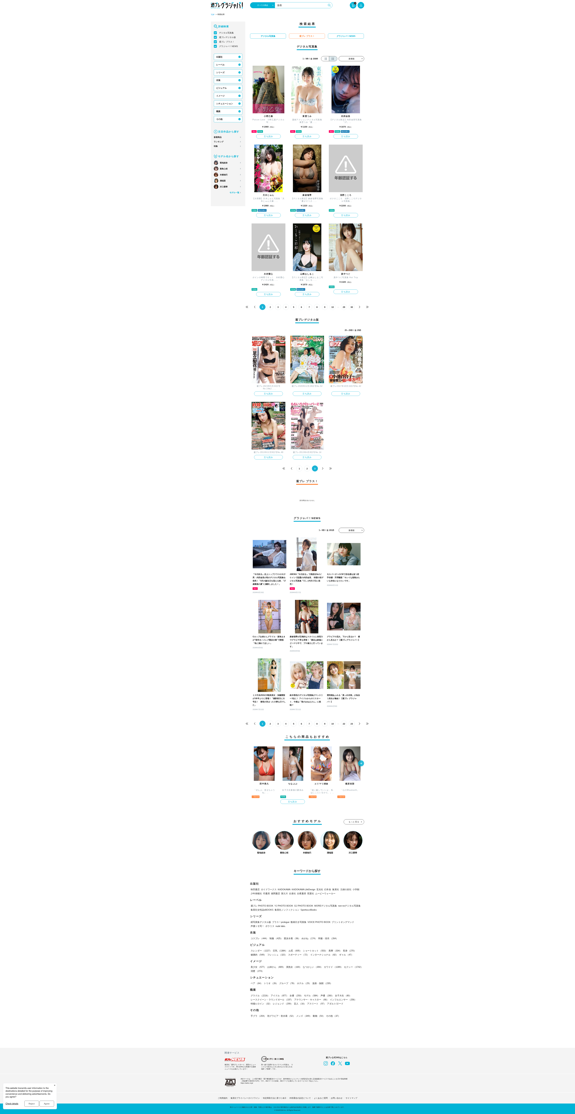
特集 (216, 146)
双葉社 (310, 893)
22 (344, 724)
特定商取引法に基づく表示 (274, 1098)
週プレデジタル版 (227, 37)
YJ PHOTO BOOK (283, 905)
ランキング (219, 142)
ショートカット (315, 950)
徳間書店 (275, 893)
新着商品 (218, 137)
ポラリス (269, 926)
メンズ (304, 1016)
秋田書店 (255, 889)
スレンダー (261, 950)
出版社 (219, 57)
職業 (218, 111)
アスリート (316, 1003)
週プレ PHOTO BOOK (262, 905)
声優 (327, 995)
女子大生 (343, 995)
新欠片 (284, 893)
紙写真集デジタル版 (261, 922)
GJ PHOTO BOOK (303, 905)
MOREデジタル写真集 (325, 905)
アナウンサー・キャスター (311, 999)
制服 (276, 938)
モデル (311, 995)
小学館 (356, 889)
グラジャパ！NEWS (228, 46)
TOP (212, 15)
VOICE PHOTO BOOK (319, 922)
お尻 (295, 950)
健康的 (258, 954)
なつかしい (313, 967)
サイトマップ (351, 1098)
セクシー (353, 967)
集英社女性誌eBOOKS (262, 910)
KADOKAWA (284, 889)
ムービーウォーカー (325, 893)
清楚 (257, 971)
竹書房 (266, 893)
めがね (309, 938)
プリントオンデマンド (343, 922)
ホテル (304, 983)
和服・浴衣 (328, 938)
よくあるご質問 (321, 1098)
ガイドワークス (269, 889)
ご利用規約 (222, 1098)
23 (352, 724)
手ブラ (258, 1016)
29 (344, 307)
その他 (219, 119)
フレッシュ (277, 954)
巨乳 (280, 950)
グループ (287, 983)
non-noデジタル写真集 (349, 905)
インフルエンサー (343, 999)
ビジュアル (221, 88)
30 (352, 307)
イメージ (220, 96)
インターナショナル (324, 954)
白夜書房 (301, 893)
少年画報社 (256, 893)
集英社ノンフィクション (287, 910)
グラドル (260, 995)
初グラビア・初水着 (281, 1016)
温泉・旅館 (322, 983)
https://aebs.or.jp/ (247, 1083)
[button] (361, 763)
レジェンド (283, 1003)
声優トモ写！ (257, 926)
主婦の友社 (345, 889)
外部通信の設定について (300, 1098)
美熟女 (294, 967)
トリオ (271, 983)
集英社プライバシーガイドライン (245, 1098)
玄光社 (319, 889)
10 (332, 307)
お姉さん (276, 967)
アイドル (279, 995)
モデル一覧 (234, 192)
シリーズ (220, 72)
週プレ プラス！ (226, 42)
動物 (319, 1016)
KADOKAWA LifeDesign (303, 889)
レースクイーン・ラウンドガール (272, 999)
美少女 (258, 967)
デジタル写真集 (226, 33)
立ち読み (268, 136)
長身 (349, 950)
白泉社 (292, 893)
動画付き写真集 (298, 922)
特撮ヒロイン (261, 1003)
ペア (257, 983)
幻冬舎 (327, 889)
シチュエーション (224, 103)
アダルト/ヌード (335, 1003)
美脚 (335, 950)
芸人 (300, 1003)
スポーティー (298, 954)
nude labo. (281, 926)
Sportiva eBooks (309, 910)
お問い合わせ (336, 1098)
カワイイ (333, 967)
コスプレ (259, 938)
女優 (296, 995)
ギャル (346, 954)
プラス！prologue (280, 922)
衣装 (218, 80)
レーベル (220, 64)
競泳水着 (292, 938)
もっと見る (354, 822)
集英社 (335, 889)
